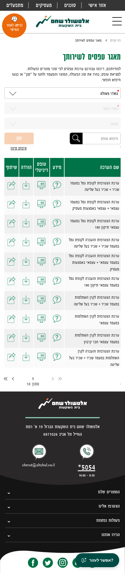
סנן (19, 138)
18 (28, 383)
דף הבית (115, 40)
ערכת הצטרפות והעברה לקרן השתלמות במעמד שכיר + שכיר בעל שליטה (94, 358)
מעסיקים (44, 5)
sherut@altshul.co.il (38, 465)
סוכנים (70, 5)
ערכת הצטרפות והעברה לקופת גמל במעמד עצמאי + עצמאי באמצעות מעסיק (94, 262)
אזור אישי (97, 5)
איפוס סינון (18, 148)
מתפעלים (14, 5)
